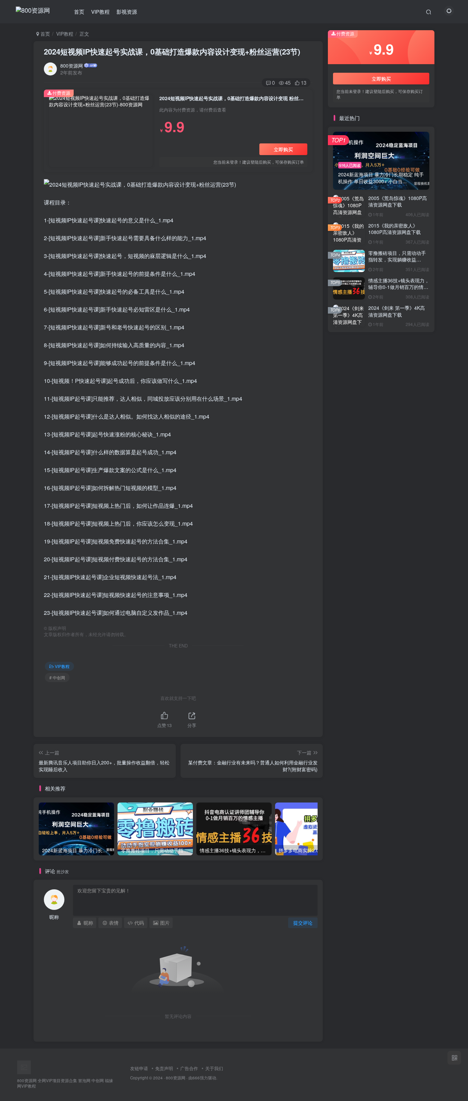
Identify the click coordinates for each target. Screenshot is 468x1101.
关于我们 (214, 1068)
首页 (79, 11)
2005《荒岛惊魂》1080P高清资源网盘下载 (397, 201)
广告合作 (189, 1068)
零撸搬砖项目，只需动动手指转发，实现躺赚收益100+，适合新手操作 (397, 259)
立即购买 (283, 149)
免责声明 (164, 1068)
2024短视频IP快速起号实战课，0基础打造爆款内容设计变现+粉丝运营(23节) (172, 51)
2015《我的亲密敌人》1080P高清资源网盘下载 (394, 229)
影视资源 (126, 11)
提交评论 (302, 922)
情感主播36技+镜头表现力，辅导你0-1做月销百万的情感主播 (398, 287)
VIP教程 (100, 11)
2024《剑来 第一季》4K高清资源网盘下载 (396, 311)
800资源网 (71, 65)
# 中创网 (57, 677)
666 (196, 1077)
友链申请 (139, 1068)
